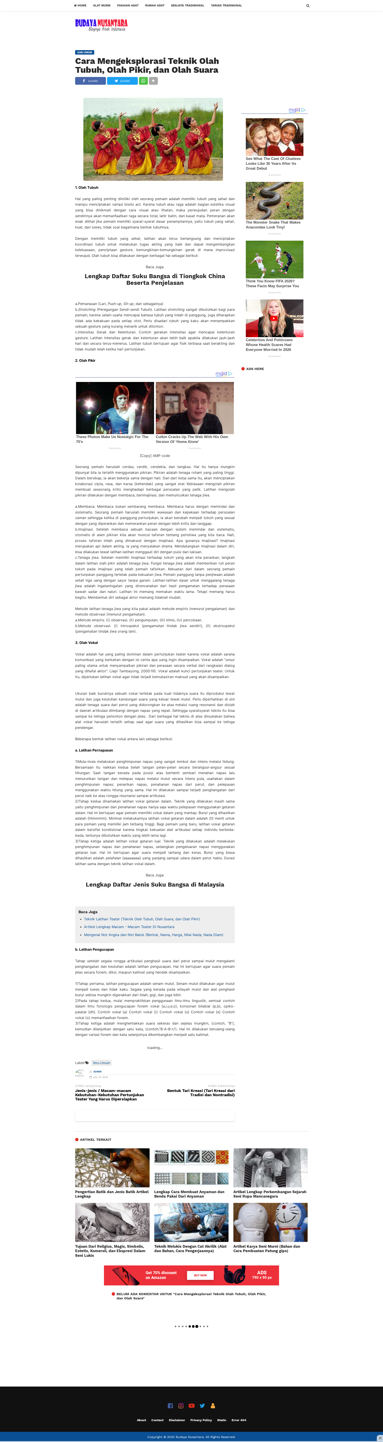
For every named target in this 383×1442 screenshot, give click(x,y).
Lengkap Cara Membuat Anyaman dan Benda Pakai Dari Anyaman (189, 1194)
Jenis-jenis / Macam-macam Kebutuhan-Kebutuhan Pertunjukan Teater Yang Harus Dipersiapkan (109, 1095)
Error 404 (239, 1420)
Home (81, 5)
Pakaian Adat (128, 5)
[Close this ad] (380, 1438)
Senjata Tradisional (187, 5)
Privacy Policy (201, 1420)
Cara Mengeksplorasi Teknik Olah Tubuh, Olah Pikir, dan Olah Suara (147, 65)
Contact (157, 1420)
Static (221, 1420)
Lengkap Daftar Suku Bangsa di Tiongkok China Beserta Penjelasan (155, 279)
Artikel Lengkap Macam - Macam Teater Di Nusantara (129, 927)
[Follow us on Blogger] (213, 1406)
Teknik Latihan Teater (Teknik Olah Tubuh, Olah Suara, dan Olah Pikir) (142, 919)
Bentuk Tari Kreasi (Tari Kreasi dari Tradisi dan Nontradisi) (201, 1093)
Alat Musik (102, 5)
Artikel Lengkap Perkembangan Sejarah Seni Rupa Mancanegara (269, 1194)
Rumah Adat (154, 5)
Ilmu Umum (101, 1063)
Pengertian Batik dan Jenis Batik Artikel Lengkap (112, 1194)
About (141, 1420)
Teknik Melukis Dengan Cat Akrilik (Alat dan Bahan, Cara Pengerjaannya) (190, 1248)
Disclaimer (177, 1420)
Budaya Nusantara (190, 1437)
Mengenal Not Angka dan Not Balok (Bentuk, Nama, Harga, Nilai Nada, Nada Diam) (153, 934)
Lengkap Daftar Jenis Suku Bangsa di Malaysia (155, 884)
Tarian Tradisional (226, 5)
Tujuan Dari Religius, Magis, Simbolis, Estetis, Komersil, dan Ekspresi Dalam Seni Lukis (110, 1250)
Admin (97, 1071)
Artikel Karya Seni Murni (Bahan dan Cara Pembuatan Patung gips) (266, 1248)
